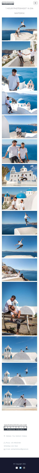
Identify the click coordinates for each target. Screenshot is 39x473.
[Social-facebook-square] (17, 468)
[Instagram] (24, 468)
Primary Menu (35, 3)
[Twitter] (20, 468)
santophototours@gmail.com (19, 449)
